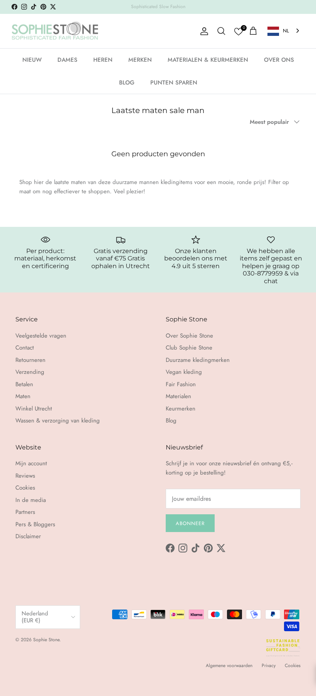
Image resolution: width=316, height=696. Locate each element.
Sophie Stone (46, 639)
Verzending (29, 372)
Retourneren (30, 360)
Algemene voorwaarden (229, 665)
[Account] (203, 31)
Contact (24, 347)
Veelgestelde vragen (40, 335)
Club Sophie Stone (189, 347)
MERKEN (140, 60)
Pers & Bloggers (35, 524)
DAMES (67, 60)
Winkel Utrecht (33, 408)
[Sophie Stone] (55, 31)
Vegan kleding (184, 372)
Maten (22, 396)
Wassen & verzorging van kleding (57, 420)
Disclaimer (28, 536)
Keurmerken (180, 408)
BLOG (126, 82)
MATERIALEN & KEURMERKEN (208, 60)
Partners (25, 512)
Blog (171, 420)
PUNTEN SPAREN (173, 82)
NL (286, 30)
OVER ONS (279, 60)
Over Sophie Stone (189, 335)
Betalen (24, 384)
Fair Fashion (181, 384)
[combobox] (284, 31)
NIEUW (32, 60)
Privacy (269, 665)
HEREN (103, 60)
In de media (30, 500)
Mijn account (31, 463)
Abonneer (190, 523)
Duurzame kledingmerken (198, 360)
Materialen (178, 396)
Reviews (25, 475)
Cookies (25, 487)
